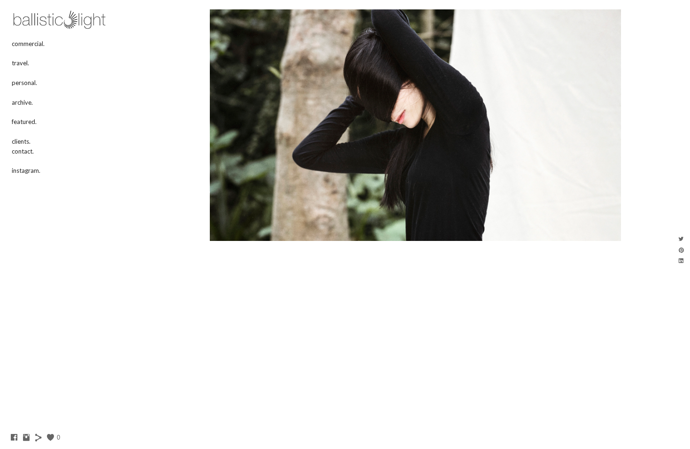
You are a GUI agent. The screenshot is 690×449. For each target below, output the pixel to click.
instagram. (26, 170)
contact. (23, 151)
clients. (21, 141)
